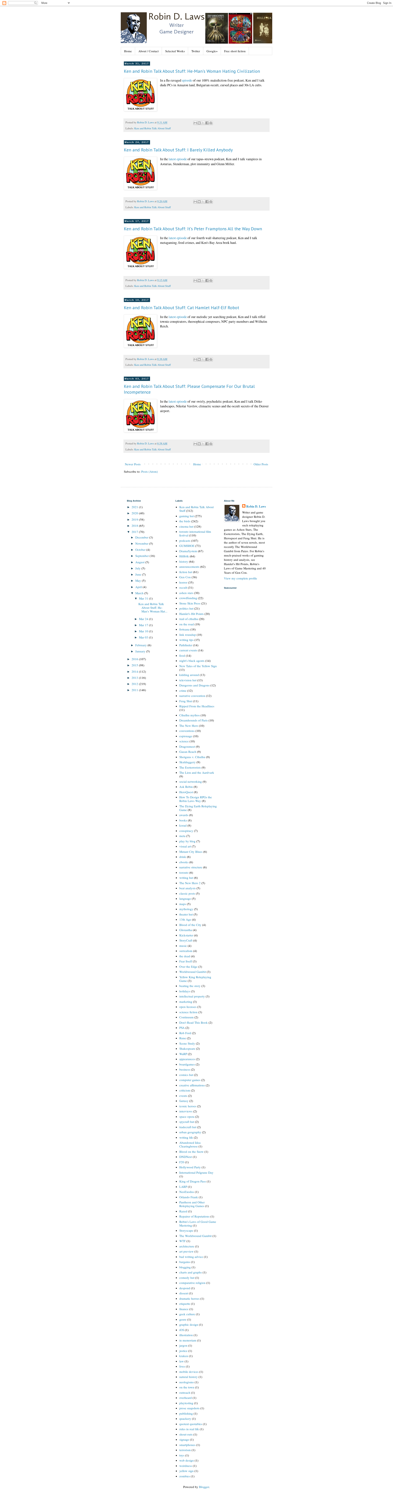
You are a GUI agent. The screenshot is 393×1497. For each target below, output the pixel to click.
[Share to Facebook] (207, 123)
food (182, 655)
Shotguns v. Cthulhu (192, 757)
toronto (184, 872)
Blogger (204, 1487)
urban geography (190, 1132)
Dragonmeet (187, 746)
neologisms (186, 1382)
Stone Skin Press (189, 603)
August (140, 562)
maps (182, 904)
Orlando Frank (188, 1197)
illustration (186, 1335)
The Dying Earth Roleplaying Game (198, 808)
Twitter (195, 51)
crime (182, 690)
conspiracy (186, 831)
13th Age (185, 919)
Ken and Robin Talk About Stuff (152, 128)
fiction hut (185, 572)
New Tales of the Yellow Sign (198, 666)
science (184, 741)
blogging (185, 1267)
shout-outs (186, 1434)
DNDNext (185, 1157)
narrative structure (190, 867)
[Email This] (195, 123)
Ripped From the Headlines (196, 706)
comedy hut (186, 1278)
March (139, 593)
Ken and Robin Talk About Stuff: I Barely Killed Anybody (178, 150)
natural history (188, 1377)
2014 (135, 671)
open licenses (187, 1007)
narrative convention (192, 696)
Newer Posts (133, 464)
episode (187, 80)
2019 (135, 519)
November (142, 543)
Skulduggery (187, 762)
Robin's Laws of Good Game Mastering (197, 1223)
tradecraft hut (187, 1127)
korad (183, 825)
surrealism (185, 951)
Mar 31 (144, 598)
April (139, 587)
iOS (181, 1330)
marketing (185, 1002)
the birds (184, 521)
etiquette (184, 1304)
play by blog (187, 841)
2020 (135, 513)
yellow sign (186, 1471)
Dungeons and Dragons (194, 685)
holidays (184, 991)
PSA (182, 1028)
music (183, 946)
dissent (183, 1293)
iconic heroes (187, 1106)
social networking (190, 781)
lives (182, 1366)
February (141, 645)
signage (184, 1439)
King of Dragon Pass (192, 1181)
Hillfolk (184, 556)
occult (183, 587)
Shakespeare (187, 1048)
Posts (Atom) (149, 471)
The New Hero (188, 726)
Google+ (212, 51)
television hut (187, 680)
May (138, 580)
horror (183, 582)
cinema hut (186, 526)
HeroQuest (186, 792)
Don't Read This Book (193, 1022)
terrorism (185, 1450)
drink (182, 857)
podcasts (184, 540)
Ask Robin (186, 787)
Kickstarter (186, 935)
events (183, 1096)
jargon (183, 1345)
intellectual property (192, 996)
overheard (185, 1398)
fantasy (184, 1101)
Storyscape (186, 1230)
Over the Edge (188, 966)
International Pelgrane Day (196, 1172)
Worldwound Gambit (192, 972)
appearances (187, 1059)
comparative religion (192, 1283)
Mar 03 (144, 637)
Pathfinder (185, 645)
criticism (184, 1090)
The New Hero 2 (190, 883)
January (140, 651)
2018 (135, 526)
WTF (182, 1241)
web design (186, 1460)
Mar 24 (144, 619)
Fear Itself (185, 961)
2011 (135, 690)
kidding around (189, 675)
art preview (186, 1251)
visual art (185, 846)
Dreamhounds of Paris (193, 720)
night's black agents (191, 661)
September (142, 556)
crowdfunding (188, 598)
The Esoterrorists (190, 767)
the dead (184, 956)
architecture (186, 1246)
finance (184, 1309)
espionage (185, 736)
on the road (186, 624)
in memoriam (187, 1340)
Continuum (186, 1017)
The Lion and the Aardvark (196, 772)
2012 (135, 684)
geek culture (187, 1314)
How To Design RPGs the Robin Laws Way (195, 799)
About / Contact (148, 51)
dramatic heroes (189, 1298)
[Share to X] (203, 123)
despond (184, 1288)
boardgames (187, 1064)
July (138, 568)
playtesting (186, 1403)
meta (182, 836)
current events (188, 650)
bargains (184, 1262)
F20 (181, 1162)
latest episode (178, 159)
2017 (135, 532)
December (142, 537)
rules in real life (189, 1429)
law (181, 1361)
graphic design (188, 1324)
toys (181, 1455)
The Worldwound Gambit (195, 1236)
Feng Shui (185, 701)
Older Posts (261, 464)
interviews (185, 1111)
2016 (135, 659)
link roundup (187, 635)
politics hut (186, 608)
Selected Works (175, 51)
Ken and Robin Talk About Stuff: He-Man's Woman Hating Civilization (192, 71)
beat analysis (187, 888)
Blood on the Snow (191, 1151)
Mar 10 (144, 631)
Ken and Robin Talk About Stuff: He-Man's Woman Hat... (152, 607)
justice (183, 1351)
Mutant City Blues (190, 852)
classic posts (187, 893)
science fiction (188, 1012)
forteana (184, 629)
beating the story (190, 986)
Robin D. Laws (256, 506)
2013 (135, 678)
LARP (183, 1187)
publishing (186, 1413)
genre (182, 1319)
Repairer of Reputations (194, 1216)
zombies (184, 1476)
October (140, 549)
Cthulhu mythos (189, 715)
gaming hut (186, 516)
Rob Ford (185, 1033)
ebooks (184, 862)
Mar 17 (144, 625)
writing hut (186, 878)
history (183, 561)
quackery (185, 1418)
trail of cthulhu (188, 619)
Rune (182, 1038)
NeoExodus (186, 1192)
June (138, 574)
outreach (184, 1392)
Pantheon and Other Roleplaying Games (192, 1204)
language (185, 898)
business (184, 1069)
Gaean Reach (187, 752)
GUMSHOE (186, 546)
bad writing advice (191, 1257)
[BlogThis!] (199, 123)
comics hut (186, 1075)
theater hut (186, 914)
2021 (135, 507)
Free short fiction (235, 51)
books (183, 820)
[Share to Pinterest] (211, 123)
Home (128, 51)
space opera (186, 1116)
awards (183, 815)
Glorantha (185, 930)
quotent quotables (190, 1424)
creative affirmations (192, 1085)
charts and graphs (190, 1272)
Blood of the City (190, 925)
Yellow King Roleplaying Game (195, 979)
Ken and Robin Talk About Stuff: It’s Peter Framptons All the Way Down (193, 229)
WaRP (183, 1054)
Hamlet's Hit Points (191, 614)
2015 (135, 665)
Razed (183, 1211)
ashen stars (186, 593)
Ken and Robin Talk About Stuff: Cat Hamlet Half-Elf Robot (181, 307)
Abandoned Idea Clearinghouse (190, 1144)
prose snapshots (189, 1408)
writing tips (186, 640)
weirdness (185, 1466)
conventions (187, 731)
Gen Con (185, 577)
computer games (189, 1080)
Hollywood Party (190, 1167)
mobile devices (189, 1372)
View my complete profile (240, 578)
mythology (186, 909)
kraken (183, 1356)
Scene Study (187, 1043)
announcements (189, 566)
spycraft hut (186, 1122)
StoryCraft (185, 940)
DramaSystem (188, 551)
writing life (186, 1137)
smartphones (187, 1445)
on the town (186, 1387)
